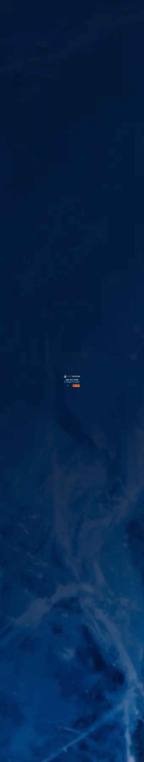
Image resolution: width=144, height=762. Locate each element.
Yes (76, 385)
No (67, 385)
